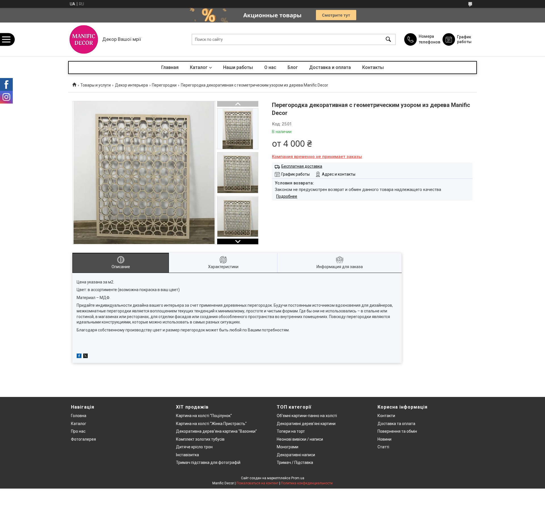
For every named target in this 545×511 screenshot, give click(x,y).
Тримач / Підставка (295, 462)
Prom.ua (297, 478)
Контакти (386, 415)
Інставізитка (187, 455)
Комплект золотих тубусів (200, 439)
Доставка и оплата (330, 67)
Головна (78, 415)
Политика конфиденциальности (307, 483)
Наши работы (238, 67)
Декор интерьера (131, 85)
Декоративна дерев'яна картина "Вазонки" (216, 431)
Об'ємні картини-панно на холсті (307, 415)
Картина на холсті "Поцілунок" (204, 415)
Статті (383, 447)
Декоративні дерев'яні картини (306, 423)
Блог (293, 67)
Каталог (198, 67)
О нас (270, 67)
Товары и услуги (95, 85)
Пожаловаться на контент (257, 483)
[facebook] (79, 356)
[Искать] (388, 39)
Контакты (373, 67)
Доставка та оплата (396, 423)
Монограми (287, 447)
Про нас (78, 431)
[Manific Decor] (84, 39)
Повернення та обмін (397, 431)
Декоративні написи (296, 455)
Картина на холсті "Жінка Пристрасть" (211, 423)
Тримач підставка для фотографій (208, 462)
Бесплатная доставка (301, 166)
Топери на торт (291, 431)
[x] (85, 356)
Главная (170, 67)
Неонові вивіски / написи (300, 439)
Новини (384, 439)
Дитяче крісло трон (194, 447)
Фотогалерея (83, 439)
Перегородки (164, 85)
